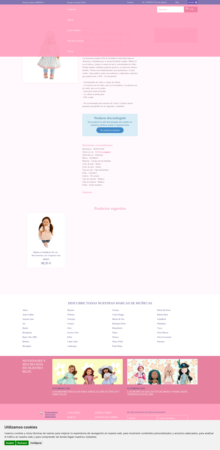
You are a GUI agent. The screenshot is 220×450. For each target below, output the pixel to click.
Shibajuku (161, 324)
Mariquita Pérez (119, 324)
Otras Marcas (162, 333)
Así (23, 324)
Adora (25, 310)
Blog (177, 2)
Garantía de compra (106, 417)
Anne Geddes (28, 315)
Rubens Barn (162, 315)
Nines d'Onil (117, 341)
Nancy (115, 333)
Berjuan (70, 310)
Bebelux (25, 341)
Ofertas (70, 51)
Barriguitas (27, 333)
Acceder (191, 2)
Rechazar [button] (22, 443)
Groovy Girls (73, 333)
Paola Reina (117, 346)
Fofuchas (71, 319)
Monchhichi (117, 328)
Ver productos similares (110, 130)
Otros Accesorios (164, 337)
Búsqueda (180, 9)
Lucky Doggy (118, 315)
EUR (76, 2)
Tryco (159, 328)
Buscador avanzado (75, 41)
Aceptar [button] (10, 443)
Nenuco (115, 337)
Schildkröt (161, 319)
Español (32, 2)
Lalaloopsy (72, 346)
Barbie (25, 328)
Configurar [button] (36, 443)
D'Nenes (70, 315)
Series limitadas (74, 30)
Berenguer (26, 346)
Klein (69, 337)
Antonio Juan (28, 319)
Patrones (160, 341)
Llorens (115, 310)
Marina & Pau (118, 319)
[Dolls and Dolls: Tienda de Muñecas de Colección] (42, 9)
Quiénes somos (103, 413)
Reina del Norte (163, 310)
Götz (69, 328)
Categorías (71, 9)
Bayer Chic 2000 (29, 337)
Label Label (72, 341)
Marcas (70, 20)
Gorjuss (70, 324)
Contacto (130, 2)
